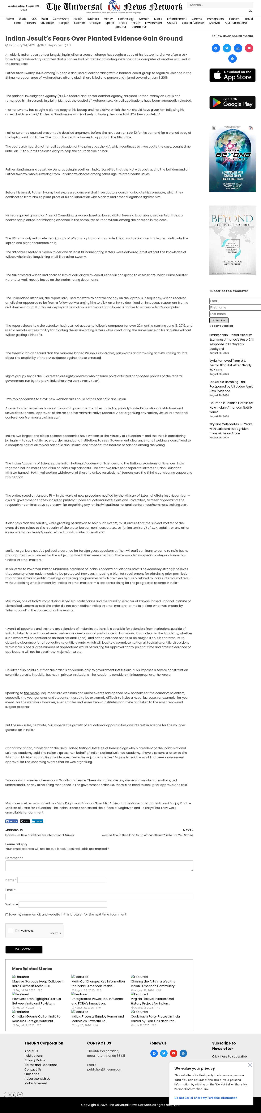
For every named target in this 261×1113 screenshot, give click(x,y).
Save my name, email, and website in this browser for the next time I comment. (68, 914)
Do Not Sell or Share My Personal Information (205, 1098)
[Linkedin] (238, 48)
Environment (153, 23)
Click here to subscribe (229, 1056)
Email (10, 890)
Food (17, 23)
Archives (214, 23)
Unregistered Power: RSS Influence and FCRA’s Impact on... (97, 1001)
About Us (120, 27)
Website (11, 904)
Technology (126, 19)
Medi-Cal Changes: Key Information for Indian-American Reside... (98, 983)
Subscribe (31, 1074)
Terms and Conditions (40, 1065)
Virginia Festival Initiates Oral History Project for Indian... (152, 1001)
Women (144, 19)
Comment (14, 858)
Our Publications (236, 23)
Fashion (31, 23)
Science (79, 23)
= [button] (20, 1094)
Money (108, 19)
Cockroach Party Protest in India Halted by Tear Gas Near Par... (155, 1018)
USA (34, 19)
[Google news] (232, 58)
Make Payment (35, 1083)
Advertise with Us (37, 1078)
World (23, 19)
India (44, 19)
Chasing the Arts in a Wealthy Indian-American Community (153, 983)
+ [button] (13, 1094)
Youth (136, 23)
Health (78, 19)
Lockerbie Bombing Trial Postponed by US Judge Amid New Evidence (231, 386)
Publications (33, 1055)
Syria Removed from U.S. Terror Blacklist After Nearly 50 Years (230, 365)
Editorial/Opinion (193, 23)
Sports (110, 23)
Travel (249, 19)
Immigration (215, 19)
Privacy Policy (34, 1060)
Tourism (234, 19)
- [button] (7, 1094)
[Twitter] (227, 48)
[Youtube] (249, 48)
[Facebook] (215, 48)
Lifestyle (95, 23)
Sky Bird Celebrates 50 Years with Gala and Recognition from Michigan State (231, 429)
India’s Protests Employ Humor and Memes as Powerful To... (97, 1018)
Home (10, 19)
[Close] (250, 1065)
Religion (64, 23)
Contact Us (139, 27)
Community (61, 19)
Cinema (197, 19)
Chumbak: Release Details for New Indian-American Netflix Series (231, 407)
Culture (172, 23)
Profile (123, 23)
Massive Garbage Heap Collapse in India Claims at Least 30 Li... (38, 983)
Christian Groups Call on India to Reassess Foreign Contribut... (36, 1018)
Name (11, 880)
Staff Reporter (51, 45)
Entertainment (177, 19)
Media (158, 19)
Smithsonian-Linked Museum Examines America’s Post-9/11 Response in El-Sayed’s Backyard (231, 342)
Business (93, 19)
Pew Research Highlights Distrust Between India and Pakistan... (36, 1001)
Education (47, 23)
